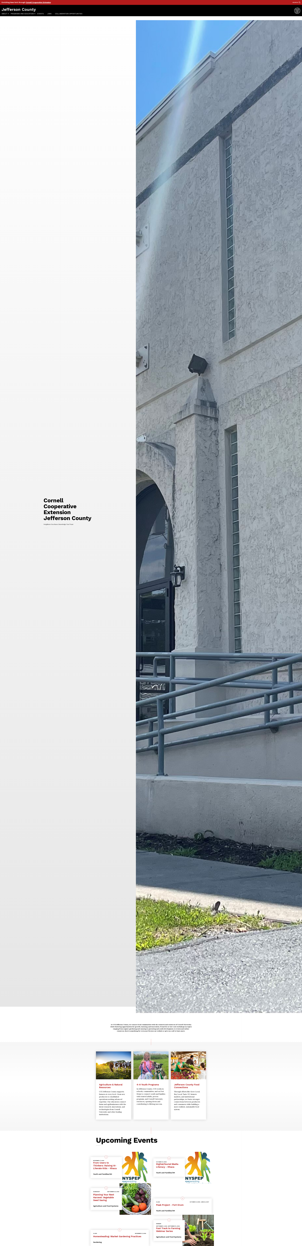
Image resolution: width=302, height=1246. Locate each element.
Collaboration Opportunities (68, 14)
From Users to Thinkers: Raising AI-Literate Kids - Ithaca (105, 1165)
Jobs (49, 14)
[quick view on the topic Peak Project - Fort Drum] (182, 1198)
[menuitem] (4, 13)
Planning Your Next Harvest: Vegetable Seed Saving (103, 1197)
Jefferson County (19, 9)
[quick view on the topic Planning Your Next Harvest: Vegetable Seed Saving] (106, 1188)
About (4, 14)
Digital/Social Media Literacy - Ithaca (167, 1165)
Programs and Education (22, 14)
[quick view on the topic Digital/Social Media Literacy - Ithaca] (169, 1158)
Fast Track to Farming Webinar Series (168, 1229)
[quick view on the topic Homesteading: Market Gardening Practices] (119, 1229)
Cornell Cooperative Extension (38, 2)
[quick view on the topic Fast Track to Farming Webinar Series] (169, 1220)
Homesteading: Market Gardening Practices (117, 1236)
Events (40, 14)
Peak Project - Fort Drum (170, 1205)
